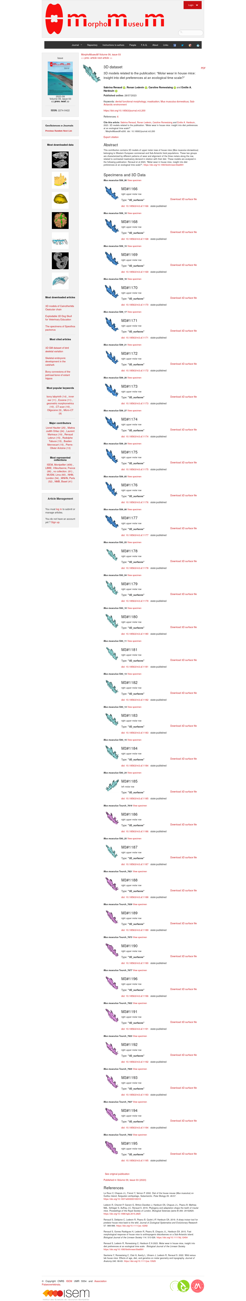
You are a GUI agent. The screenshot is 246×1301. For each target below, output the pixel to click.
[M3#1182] (112, 686)
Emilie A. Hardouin (186, 122)
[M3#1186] (112, 818)
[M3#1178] (112, 554)
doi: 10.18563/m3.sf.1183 (134, 732)
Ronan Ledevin (135, 87)
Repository (92, 44)
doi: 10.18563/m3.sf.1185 (134, 798)
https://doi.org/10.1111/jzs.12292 (132, 1225)
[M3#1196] (112, 982)
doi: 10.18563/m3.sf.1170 (134, 304)
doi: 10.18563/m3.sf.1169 (134, 271)
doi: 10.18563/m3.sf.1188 (134, 897)
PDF (203, 68)
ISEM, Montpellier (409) (59, 464)
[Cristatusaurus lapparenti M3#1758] (60, 240)
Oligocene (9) (54, 410)
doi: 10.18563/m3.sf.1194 (134, 1127)
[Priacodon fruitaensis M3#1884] (60, 179)
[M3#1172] (112, 357)
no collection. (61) (62, 471)
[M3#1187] (112, 850)
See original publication (117, 1173)
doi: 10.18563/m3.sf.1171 (134, 337)
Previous (49, 131)
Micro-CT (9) (66, 411)
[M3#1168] (112, 225)
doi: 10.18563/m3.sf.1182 (134, 699)
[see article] (92, 73)
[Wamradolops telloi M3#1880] (60, 159)
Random (59, 131)
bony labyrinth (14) (57, 396)
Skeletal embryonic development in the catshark (55, 361)
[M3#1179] (112, 587)
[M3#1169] (112, 258)
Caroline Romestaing (161, 87)
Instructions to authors (113, 44)
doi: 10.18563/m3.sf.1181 (134, 666)
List (70, 131)
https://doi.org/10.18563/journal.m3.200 (124, 110)
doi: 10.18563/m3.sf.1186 (134, 831)
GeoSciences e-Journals (59, 125)
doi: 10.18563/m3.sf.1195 (134, 1160)
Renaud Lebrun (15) (60, 435)
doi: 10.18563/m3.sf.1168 (134, 238)
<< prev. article (89, 57)
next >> (65, 101)
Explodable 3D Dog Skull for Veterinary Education (58, 317)
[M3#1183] (112, 719)
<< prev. (55, 101)
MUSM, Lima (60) (56, 474)
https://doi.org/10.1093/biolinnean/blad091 (164, 164)
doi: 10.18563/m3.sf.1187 (134, 864)
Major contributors (60, 423)
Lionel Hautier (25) (56, 427)
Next (65, 131)
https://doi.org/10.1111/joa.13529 (140, 1261)
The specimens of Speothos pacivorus (60, 327)
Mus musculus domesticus (175, 101)
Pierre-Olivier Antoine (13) (61, 446)
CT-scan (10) (63, 406)
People (132, 44)
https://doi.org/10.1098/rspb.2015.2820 (122, 1213)
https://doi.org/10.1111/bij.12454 (172, 1237)
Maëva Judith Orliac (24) (60, 429)
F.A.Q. (144, 44)
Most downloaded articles (60, 297)
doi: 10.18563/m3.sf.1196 (134, 996)
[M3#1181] (112, 653)
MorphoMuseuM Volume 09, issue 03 (101, 54)
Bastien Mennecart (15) (59, 442)
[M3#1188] (112, 883)
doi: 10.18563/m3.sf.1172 (134, 370)
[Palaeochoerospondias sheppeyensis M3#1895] (60, 220)
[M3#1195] (112, 1147)
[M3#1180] (112, 620)
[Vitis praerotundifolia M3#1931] (60, 260)
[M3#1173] (112, 390)
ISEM (69, 1281)
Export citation (111, 137)
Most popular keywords (60, 388)
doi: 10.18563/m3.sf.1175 (134, 469)
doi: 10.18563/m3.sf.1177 (134, 535)
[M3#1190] (112, 949)
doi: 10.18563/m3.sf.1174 (134, 436)
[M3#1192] (112, 1048)
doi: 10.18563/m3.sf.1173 (134, 403)
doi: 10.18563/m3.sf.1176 (134, 502)
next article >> (104, 57)
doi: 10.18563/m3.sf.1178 (134, 568)
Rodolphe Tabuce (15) (61, 439)
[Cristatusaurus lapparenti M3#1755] (60, 280)
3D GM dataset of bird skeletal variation (57, 349)
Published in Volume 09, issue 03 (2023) (125, 1180)
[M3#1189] (112, 916)
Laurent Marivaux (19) (61, 432)
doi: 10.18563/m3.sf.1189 (134, 930)
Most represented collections (60, 459)
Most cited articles (60, 339)
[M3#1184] (112, 752)
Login (190, 5)
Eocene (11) (64, 400)
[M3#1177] (112, 521)
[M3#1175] (112, 455)
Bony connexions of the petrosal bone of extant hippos (57, 375)
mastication (153, 101)
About (155, 44)
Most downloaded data (60, 144)
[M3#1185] (112, 785)
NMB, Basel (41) (63, 481)
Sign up (55, 522)
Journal (75, 44)
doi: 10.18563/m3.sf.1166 (134, 206)
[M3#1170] (112, 291)
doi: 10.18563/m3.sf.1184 (134, 765)
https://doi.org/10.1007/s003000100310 (122, 1198)
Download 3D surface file (183, 199)
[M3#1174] (112, 422)
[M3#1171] (112, 324)
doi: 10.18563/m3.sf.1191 (134, 1028)
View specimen (134, 180)
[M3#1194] (112, 1114)
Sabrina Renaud (113, 87)
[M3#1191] (112, 1015)
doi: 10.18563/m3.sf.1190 (134, 963)
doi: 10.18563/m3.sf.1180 (134, 633)
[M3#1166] (112, 192)
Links (165, 44)
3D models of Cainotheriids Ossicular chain (59, 307)
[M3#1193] (112, 1081)
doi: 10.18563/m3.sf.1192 (134, 1061)
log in (59, 509)
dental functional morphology (130, 101)
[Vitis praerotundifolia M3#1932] (60, 200)
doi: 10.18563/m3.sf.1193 (134, 1094)
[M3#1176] (112, 488)
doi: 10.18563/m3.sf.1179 (134, 601)
